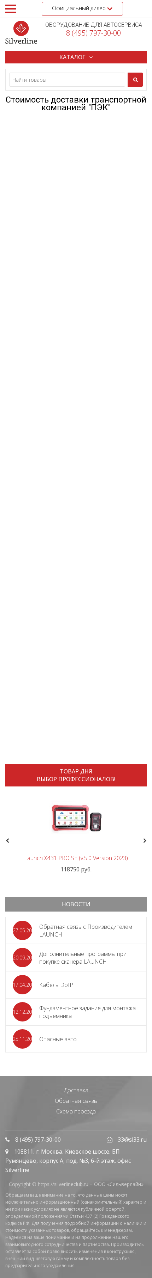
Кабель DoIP (56, 985)
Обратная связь (76, 1101)
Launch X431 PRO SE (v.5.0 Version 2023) (76, 858)
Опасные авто (58, 1039)
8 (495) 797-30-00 (93, 33)
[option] (76, 832)
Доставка (76, 1090)
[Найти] (135, 80)
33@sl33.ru (132, 1139)
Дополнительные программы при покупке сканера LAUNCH (83, 957)
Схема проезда (76, 1111)
